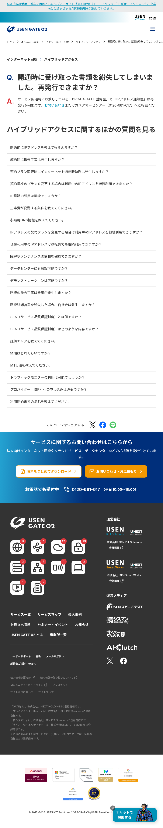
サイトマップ (46, 692)
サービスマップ (49, 614)
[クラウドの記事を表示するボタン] (58, 547)
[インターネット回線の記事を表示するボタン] (17, 547)
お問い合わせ (54, 105)
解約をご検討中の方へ (23, 663)
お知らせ (82, 625)
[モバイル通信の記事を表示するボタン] (58, 567)
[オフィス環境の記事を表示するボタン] (37, 588)
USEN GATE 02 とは (26, 635)
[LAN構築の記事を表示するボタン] (37, 567)
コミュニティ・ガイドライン (26, 684)
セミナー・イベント (53, 625)
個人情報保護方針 (20, 677)
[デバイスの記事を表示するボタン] (78, 567)
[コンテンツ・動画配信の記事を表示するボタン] (17, 588)
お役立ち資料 (20, 625)
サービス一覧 (20, 614)
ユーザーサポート (20, 656)
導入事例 (75, 614)
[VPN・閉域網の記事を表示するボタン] (37, 547)
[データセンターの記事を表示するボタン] (17, 567)
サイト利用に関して (21, 692)
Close (112, 808)
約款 (38, 656)
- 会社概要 (113, 547)
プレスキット (60, 684)
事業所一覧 (58, 635)
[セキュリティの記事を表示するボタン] (78, 547)
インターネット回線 (22, 59)
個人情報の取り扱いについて (56, 677)
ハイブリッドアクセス (61, 59)
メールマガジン (55, 656)
